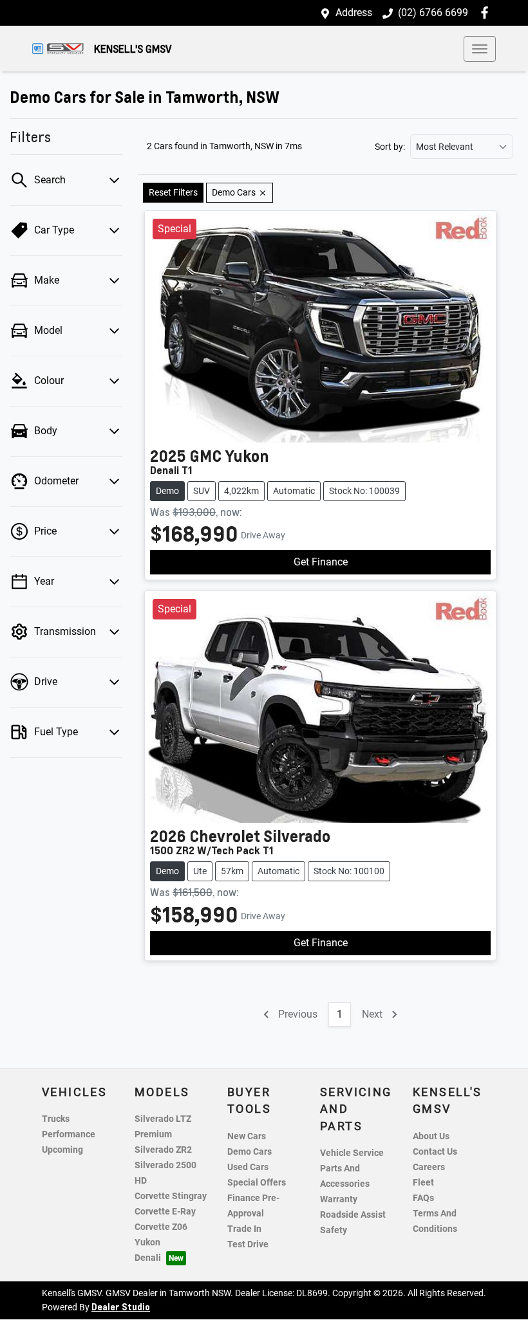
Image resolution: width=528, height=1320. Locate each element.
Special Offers (256, 1182)
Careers (429, 1167)
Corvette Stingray (171, 1196)
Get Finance (321, 562)
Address (353, 12)
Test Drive (248, 1244)
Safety (333, 1230)
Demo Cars (249, 1151)
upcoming (62, 1149)
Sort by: (390, 146)
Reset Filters (173, 192)
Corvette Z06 (161, 1227)
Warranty (338, 1199)
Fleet (423, 1182)
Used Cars (248, 1167)
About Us (431, 1136)
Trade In (244, 1229)
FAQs (423, 1198)
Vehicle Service (352, 1153)
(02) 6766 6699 (433, 12)
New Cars (246, 1136)
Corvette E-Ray (165, 1211)
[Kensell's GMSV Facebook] (487, 12)
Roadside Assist (353, 1214)
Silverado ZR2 (163, 1149)
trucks (56, 1119)
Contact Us (435, 1151)
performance (68, 1134)
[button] (480, 49)
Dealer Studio (120, 1306)
